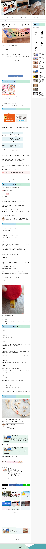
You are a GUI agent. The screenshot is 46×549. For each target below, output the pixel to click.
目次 (15, 76)
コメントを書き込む (15, 539)
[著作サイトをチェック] (8, 478)
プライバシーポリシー (21, 546)
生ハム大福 (10, 468)
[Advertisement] (16, 67)
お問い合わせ (27, 546)
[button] (44, 27)
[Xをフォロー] (10, 478)
